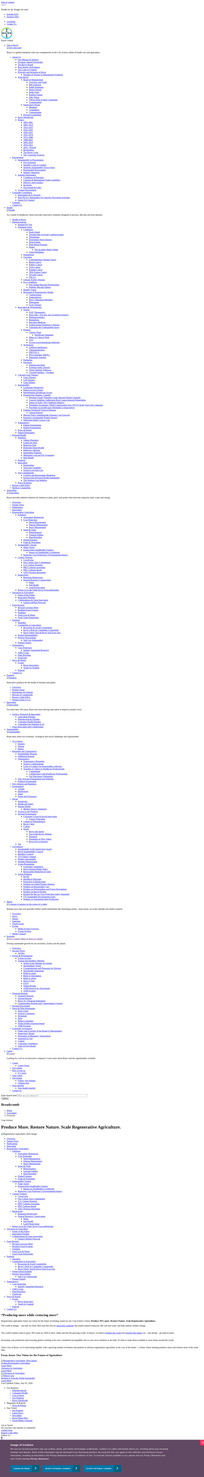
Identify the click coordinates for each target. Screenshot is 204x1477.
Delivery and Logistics (33, 182)
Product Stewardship (27, 637)
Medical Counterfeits (21, 488)
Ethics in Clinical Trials (39, 337)
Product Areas (18, 690)
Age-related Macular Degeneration (44, 285)
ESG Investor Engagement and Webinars (36, 779)
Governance (17, 846)
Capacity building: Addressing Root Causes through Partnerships (57, 400)
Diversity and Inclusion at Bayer (32, 72)
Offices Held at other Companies (43, 100)
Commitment (34, 771)
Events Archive (24, 931)
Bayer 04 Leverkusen (38, 841)
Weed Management (37, 522)
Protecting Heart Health (33, 448)
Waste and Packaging (27, 796)
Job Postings (17, 1410)
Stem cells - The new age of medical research (48, 315)
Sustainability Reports (27, 754)
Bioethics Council (25, 854)
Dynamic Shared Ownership (30, 62)
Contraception (35, 295)
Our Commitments (26, 473)
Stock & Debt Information (23, 1008)
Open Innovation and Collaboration (27, 727)
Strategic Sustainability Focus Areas (39, 167)
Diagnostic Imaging (37, 357)
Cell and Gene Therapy (28, 375)
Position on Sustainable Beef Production (41, 899)
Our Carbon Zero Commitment (37, 562)
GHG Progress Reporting (34, 572)
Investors (11, 936)
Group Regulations (26, 864)
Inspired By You (25, 224)
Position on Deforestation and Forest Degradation (45, 889)
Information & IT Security (29, 195)
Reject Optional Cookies (57, 1468)
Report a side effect (9, 1433)
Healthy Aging (29, 290)
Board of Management (33, 80)
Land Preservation (37, 587)
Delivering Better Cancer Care (36, 420)
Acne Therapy (35, 305)
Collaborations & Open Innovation (33, 600)
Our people (17, 1078)
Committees (34, 110)
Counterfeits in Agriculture (29, 625)
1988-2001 (28, 140)
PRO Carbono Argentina (34, 567)
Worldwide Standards (43, 335)
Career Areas (23, 1065)
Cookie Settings (21, 1468)
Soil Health (34, 585)
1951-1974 (28, 135)
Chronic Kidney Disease (34, 280)
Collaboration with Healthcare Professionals (48, 774)
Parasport (33, 836)
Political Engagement (27, 781)
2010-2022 (28, 145)
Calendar (16, 202)
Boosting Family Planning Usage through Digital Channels (54, 397)
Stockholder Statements (33, 971)
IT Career (22, 1073)
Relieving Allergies (31, 450)
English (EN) (12, 14)
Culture (26, 826)
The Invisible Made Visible (46, 249)
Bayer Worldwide (25, 117)
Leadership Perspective (33, 387)
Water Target (29, 547)
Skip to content (7, 2)
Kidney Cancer (35, 265)
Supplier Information (27, 175)
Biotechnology (35, 532)
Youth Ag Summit (31, 668)
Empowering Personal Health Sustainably (41, 478)
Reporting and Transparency (24, 751)
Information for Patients (22, 692)
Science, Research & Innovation (26, 714)
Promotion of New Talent (40, 839)
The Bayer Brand (25, 65)
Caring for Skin (30, 442)
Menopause (34, 302)
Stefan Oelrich (35, 90)
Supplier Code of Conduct (34, 165)
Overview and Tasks (38, 82)
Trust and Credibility (32, 468)
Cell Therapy (29, 380)
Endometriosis (35, 297)
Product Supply (24, 642)
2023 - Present (29, 147)
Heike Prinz (34, 92)
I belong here (23, 1083)
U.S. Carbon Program (32, 565)
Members (33, 107)
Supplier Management (27, 861)
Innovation (22, 463)
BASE (26, 876)
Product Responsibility (28, 635)
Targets (21, 746)
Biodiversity (23, 575)
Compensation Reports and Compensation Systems (40, 1003)
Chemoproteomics (37, 350)
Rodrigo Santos (35, 95)
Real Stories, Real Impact (29, 67)
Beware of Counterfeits (22, 695)
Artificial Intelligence (38, 347)
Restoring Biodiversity (33, 577)
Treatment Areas (25, 227)
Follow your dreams (26, 1080)
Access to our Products (28, 811)
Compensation (35, 102)
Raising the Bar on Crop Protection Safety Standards (46, 894)
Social (15, 799)
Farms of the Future (26, 595)
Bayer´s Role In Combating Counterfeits (41, 630)
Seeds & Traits (29, 530)
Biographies (28, 150)
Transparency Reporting (33, 761)
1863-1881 (28, 122)
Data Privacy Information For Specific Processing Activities (44, 197)
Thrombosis (34, 237)
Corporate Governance (22, 1028)
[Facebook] (1, 1438)
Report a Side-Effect (21, 697)
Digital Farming (30, 540)
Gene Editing (29, 382)
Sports (26, 829)
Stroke (32, 247)
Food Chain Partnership (28, 617)
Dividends (22, 1016)
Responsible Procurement (34, 170)
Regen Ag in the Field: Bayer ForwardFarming (38, 590)
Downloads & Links (32, 187)
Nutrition (22, 612)
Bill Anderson (35, 85)
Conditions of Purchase (33, 177)
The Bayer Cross (30, 152)
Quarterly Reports (25, 996)
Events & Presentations (22, 956)
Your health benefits (26, 1088)
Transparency (24, 422)
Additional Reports (26, 756)
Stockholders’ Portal (32, 966)
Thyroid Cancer (36, 275)
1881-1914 (28, 125)
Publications (17, 507)
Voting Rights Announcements (31, 1023)
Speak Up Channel (26, 200)
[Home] (6, 38)
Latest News (17, 1413)
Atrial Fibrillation (36, 252)
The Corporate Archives (33, 155)
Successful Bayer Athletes (40, 834)
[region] (102, 1458)
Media (9, 902)
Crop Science (18, 1395)
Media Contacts (19, 934)
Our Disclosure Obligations (41, 776)
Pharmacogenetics (37, 317)
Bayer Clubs (28, 824)
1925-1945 (28, 130)
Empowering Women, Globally (37, 395)
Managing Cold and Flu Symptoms (38, 455)
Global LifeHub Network (34, 602)
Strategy (21, 744)
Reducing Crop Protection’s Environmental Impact (45, 555)
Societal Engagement (27, 814)
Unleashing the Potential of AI (31, 724)
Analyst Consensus (26, 1013)
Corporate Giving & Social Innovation (40, 816)
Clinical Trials (35, 332)
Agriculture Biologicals (33, 517)
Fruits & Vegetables (32, 542)
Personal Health (19, 435)
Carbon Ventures (25, 557)
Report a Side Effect (21, 485)
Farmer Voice (18, 505)
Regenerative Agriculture (23, 512)
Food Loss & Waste (26, 615)
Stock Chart (23, 1011)
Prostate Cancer (36, 270)
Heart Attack (34, 232)
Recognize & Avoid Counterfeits (37, 627)
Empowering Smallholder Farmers (38, 550)
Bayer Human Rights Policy (35, 869)
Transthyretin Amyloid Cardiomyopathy (46, 234)
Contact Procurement (27, 190)
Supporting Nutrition (32, 453)
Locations (11, 21)
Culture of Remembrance (34, 821)
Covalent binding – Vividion (41, 372)
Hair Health (28, 458)
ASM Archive (29, 991)
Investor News (18, 951)
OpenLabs (22, 658)
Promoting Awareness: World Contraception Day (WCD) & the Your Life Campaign (66, 405)
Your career (17, 1075)
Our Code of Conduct (27, 70)
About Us (16, 57)
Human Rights (24, 806)
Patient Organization (32, 425)
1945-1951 (28, 132)
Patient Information (26, 432)
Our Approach (29, 162)
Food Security (18, 605)
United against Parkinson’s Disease (44, 325)
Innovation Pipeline (26, 597)
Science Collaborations (33, 764)
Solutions (22, 437)
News (14, 916)
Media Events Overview (28, 929)
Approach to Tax (25, 1038)
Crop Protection (30, 520)
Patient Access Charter (33, 390)
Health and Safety (25, 804)
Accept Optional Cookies (98, 1468)
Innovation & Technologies (30, 307)
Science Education (37, 819)
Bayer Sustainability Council (30, 851)
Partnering (27, 360)
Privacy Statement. (40, 1459)
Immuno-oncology (37, 365)
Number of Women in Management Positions (43, 75)
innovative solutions (65, 1325)
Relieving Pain (29, 445)
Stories (15, 919)
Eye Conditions (30, 282)
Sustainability (24, 385)
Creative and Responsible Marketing (39, 475)
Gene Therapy (29, 377)
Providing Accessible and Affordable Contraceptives (52, 407)
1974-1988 (28, 137)
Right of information (32, 976)
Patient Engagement (32, 427)
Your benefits (18, 1085)
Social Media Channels (22, 1420)
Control (21, 1041)
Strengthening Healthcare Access (37, 392)
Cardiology (28, 229)
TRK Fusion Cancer (38, 272)
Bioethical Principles (32, 879)
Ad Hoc (21, 953)
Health (9, 207)
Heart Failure (34, 242)
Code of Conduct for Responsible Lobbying (42, 766)
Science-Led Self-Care (33, 470)
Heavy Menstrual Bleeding (40, 300)
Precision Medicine (37, 322)
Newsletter (17, 1415)
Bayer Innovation (31, 665)
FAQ (31, 340)
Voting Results (29, 986)
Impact (21, 749)
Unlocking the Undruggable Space (44, 327)
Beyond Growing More (28, 607)
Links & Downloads (27, 1046)
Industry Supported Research (36, 650)
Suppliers (22, 622)
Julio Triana (34, 97)
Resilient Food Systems (28, 610)
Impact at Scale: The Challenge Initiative (46, 402)
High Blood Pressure (38, 244)
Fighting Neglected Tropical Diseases (39, 410)
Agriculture (12, 490)
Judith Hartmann (36, 87)
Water (31, 582)
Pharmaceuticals (19, 222)
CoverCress (28, 560)
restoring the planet (133, 1333)
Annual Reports (25, 998)
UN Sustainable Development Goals (39, 897)
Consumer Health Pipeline (29, 722)
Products (21, 460)
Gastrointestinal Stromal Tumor (42, 259)
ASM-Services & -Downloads (36, 988)
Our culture (17, 1068)
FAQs (26, 983)
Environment (18, 786)
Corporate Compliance (22, 192)
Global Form (6, 1430)
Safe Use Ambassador (33, 640)
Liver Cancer (34, 267)
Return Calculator (25, 1021)
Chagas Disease (36, 412)
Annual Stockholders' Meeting (31, 961)
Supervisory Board (31, 105)
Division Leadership (32, 115)
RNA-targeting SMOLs (39, 355)
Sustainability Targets (27, 545)
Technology (28, 345)
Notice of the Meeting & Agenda (37, 963)
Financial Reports (20, 993)
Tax (19, 844)
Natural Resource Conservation (37, 580)
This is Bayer (12, 45)
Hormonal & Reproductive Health (38, 292)
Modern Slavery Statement (35, 809)
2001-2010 (28, 142)
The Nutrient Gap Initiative (35, 480)
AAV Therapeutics (37, 312)
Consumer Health (20, 1393)
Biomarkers (34, 320)
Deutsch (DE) (13, 17)
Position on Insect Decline (34, 892)
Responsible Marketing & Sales (37, 871)
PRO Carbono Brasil (32, 570)
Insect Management (37, 527)
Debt (20, 1018)
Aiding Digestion (30, 440)
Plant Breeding (35, 537)
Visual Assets (18, 924)
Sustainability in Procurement (30, 160)
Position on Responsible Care (36, 887)
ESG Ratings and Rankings (24, 784)
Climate (21, 789)
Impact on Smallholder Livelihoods (44, 552)
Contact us (17, 1090)
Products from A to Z (21, 700)
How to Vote (29, 981)
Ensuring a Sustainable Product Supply (40, 417)
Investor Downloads (21, 1006)
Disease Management (38, 525)
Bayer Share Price (20, 1418)
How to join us (18, 1070)
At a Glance (17, 741)
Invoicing (27, 185)
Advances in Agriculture (23, 592)
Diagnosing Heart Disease (40, 239)
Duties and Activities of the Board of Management (40, 1031)
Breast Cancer (35, 262)
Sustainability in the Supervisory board (35, 849)
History (21, 120)
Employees (22, 801)
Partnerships (28, 465)
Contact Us (12, 24)
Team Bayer (23, 77)
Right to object (29, 978)
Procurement (17, 157)
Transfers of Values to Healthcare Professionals (43, 769)
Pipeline (26, 330)
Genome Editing (36, 535)
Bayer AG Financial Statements (31, 1001)
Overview (16, 502)
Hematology (28, 254)
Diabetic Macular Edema (40, 287)
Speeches (16, 921)
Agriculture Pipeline (26, 717)
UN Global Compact (27, 856)
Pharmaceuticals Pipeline (29, 719)
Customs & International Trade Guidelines (41, 180)
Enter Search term (9, 1095)
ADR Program (24, 1026)
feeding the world (113, 1333)
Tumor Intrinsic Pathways (40, 370)
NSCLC (32, 277)
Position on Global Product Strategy (39, 884)
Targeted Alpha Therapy (39, 367)
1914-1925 (28, 127)
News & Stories (25, 430)
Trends (26, 310)
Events (21, 663)
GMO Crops (23, 653)
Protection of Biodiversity (34, 881)
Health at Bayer (19, 219)
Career (9, 1051)
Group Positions (25, 874)
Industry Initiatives (31, 172)
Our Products (18, 1398)
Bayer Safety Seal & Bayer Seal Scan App (42, 632)
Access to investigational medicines (44, 342)
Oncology (27, 257)
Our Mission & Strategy (28, 59)
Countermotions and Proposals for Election (42, 968)
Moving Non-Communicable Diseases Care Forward (46, 415)
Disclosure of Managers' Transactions (34, 1036)
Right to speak (29, 973)
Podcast (21, 670)
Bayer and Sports (36, 831)
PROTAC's (34, 352)
